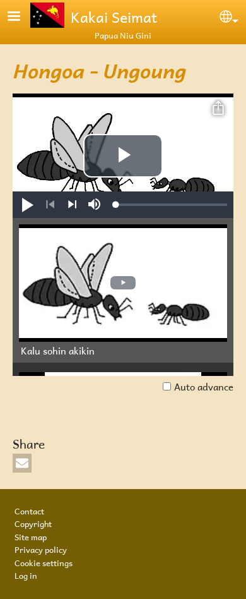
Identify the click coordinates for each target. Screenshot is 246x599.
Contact (29, 510)
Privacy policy (41, 548)
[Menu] (21, 17)
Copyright (33, 522)
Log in (26, 574)
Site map (31, 535)
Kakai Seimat (114, 15)
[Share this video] (218, 109)
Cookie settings (44, 561)
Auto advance (203, 385)
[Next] (72, 204)
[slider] (171, 204)
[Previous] (50, 204)
